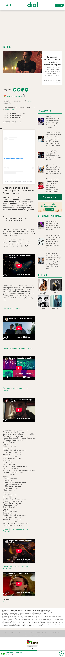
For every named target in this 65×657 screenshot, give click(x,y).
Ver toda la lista (49, 197)
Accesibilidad (38, 632)
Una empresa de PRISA (32, 642)
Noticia (6, 47)
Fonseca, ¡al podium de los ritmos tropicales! (15, 567)
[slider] (32, 650)
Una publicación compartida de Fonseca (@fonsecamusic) (19, 181)
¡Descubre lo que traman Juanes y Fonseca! (16, 389)
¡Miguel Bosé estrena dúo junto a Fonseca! (15, 530)
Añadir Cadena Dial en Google (15, 96)
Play (61, 653)
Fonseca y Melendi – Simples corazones (18, 348)
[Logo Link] (32, 4)
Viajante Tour (11, 109)
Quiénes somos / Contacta (10, 632)
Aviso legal (29, 632)
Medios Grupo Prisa (32, 646)
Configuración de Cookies (36, 635)
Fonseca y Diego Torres (12, 309)
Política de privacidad (49, 632)
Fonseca (30, 101)
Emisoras (21, 632)
